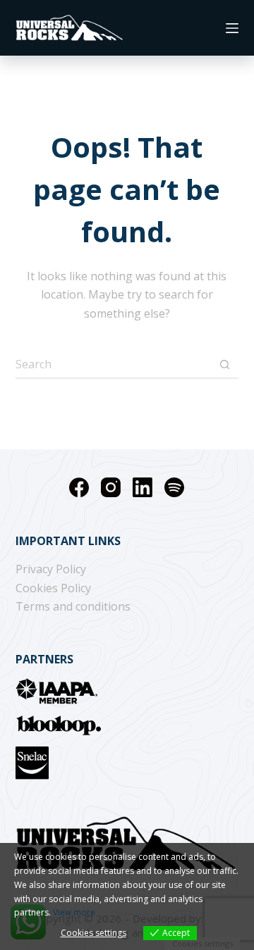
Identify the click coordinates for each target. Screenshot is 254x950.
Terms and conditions (73, 606)
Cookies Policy (53, 588)
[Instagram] (111, 487)
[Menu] (232, 28)
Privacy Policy (51, 569)
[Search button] (224, 364)
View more (74, 912)
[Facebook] (79, 487)
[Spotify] (174, 487)
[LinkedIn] (142, 487)
